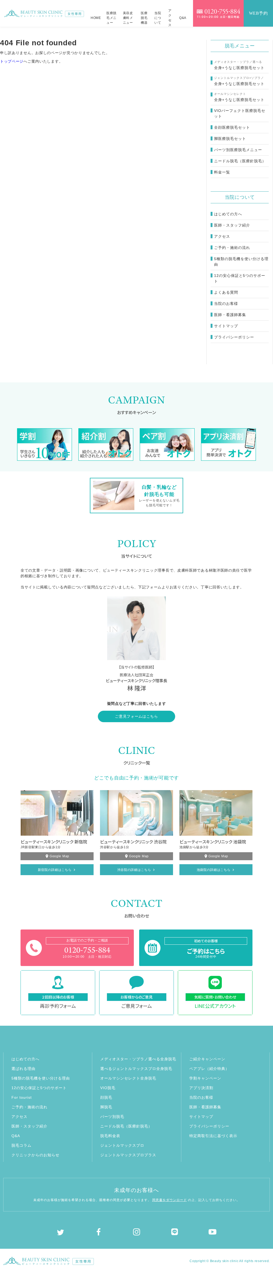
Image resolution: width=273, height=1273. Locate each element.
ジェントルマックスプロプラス (128, 1155)
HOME (96, 18)
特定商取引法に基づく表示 (213, 1136)
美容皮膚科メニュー (128, 18)
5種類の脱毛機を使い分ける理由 (241, 261)
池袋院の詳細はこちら (214, 870)
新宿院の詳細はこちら (55, 870)
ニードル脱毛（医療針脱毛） (126, 1126)
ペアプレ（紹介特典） (209, 1068)
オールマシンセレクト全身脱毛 (128, 1078)
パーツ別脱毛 (112, 1116)
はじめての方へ (228, 214)
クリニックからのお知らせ (35, 1155)
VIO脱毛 (107, 1088)
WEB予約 (258, 13)
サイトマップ (226, 326)
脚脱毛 (106, 1107)
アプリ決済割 (201, 1088)
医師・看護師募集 (230, 315)
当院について (157, 18)
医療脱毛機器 (144, 18)
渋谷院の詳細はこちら (134, 870)
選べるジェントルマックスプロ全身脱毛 (136, 1068)
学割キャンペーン (205, 1078)
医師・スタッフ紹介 (232, 225)
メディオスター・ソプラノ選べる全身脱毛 (138, 1059)
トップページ (11, 61)
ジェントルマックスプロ (122, 1145)
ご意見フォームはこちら (136, 716)
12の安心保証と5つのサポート (239, 278)
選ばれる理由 (23, 1068)
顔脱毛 (106, 1097)
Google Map (59, 856)
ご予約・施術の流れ (232, 247)
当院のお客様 (226, 303)
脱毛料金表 (110, 1136)
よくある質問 (226, 292)
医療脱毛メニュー (111, 18)
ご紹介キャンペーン (207, 1059)
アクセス (170, 18)
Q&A (182, 18)
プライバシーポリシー (234, 337)
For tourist (21, 1097)
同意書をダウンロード (169, 1200)
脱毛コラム (21, 1145)
